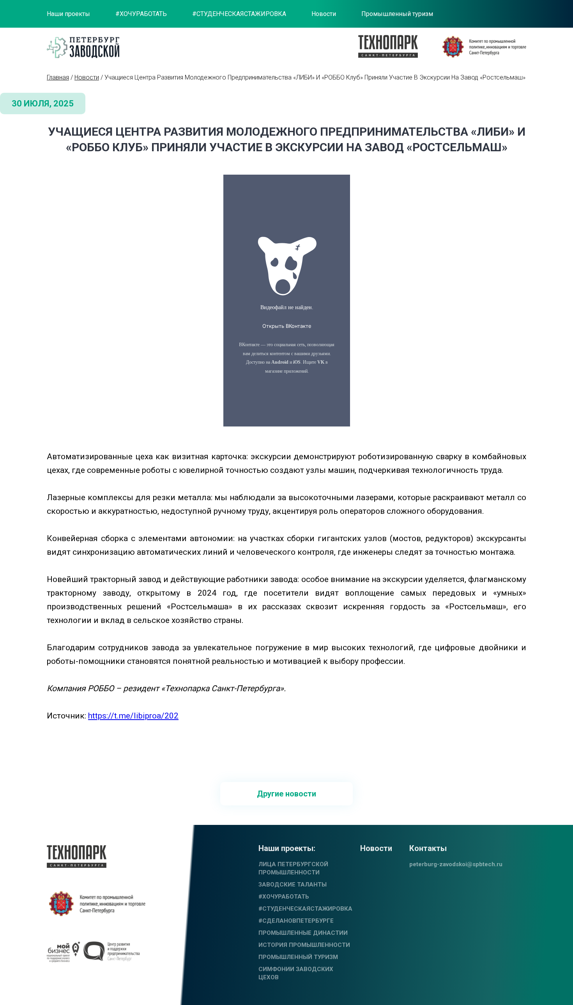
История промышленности (304, 944)
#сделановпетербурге (296, 920)
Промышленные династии (303, 932)
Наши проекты (68, 14)
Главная (58, 77)
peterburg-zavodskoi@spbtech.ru (455, 864)
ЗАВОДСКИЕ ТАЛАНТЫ (292, 884)
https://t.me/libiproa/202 (133, 715)
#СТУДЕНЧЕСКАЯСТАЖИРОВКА (239, 14)
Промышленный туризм (397, 14)
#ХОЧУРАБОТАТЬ (141, 14)
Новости (323, 14)
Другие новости (286, 793)
